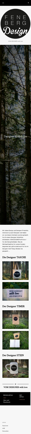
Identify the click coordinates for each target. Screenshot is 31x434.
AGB (3, 428)
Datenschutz (5, 431)
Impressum (5, 425)
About (15, 132)
